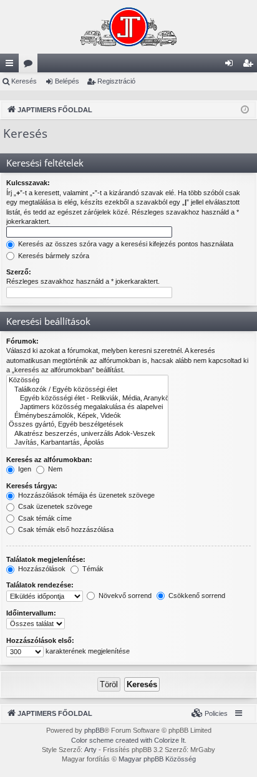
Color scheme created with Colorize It (128, 740)
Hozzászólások (40, 568)
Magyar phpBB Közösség (157, 759)
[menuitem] (210, 713)
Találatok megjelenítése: (45, 559)
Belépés (67, 81)
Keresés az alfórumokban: (49, 459)
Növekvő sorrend (124, 595)
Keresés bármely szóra (52, 255)
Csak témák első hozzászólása (65, 529)
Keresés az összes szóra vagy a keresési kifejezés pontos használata (124, 244)
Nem (54, 469)
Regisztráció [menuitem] (250, 65)
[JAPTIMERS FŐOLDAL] (128, 27)
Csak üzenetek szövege (54, 506)
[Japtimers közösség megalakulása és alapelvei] (87, 407)
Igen (23, 469)
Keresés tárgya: (31, 486)
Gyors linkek (12, 65)
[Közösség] (87, 380)
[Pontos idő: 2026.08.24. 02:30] (245, 110)
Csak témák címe (44, 518)
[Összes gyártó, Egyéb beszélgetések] (87, 424)
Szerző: (18, 272)
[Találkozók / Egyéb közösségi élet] (87, 389)
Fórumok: (22, 341)
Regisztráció (116, 81)
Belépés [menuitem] (231, 65)
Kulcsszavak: (28, 182)
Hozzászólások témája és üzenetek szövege (85, 495)
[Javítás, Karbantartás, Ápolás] (87, 442)
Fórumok (30, 65)
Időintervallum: (31, 613)
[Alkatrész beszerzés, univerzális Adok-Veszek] (87, 434)
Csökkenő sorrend (196, 595)
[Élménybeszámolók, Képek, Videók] (87, 416)
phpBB (94, 730)
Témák (92, 568)
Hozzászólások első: (40, 640)
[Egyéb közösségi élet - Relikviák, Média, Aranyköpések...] (87, 398)
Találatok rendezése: (40, 585)
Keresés (24, 81)
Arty (90, 749)
